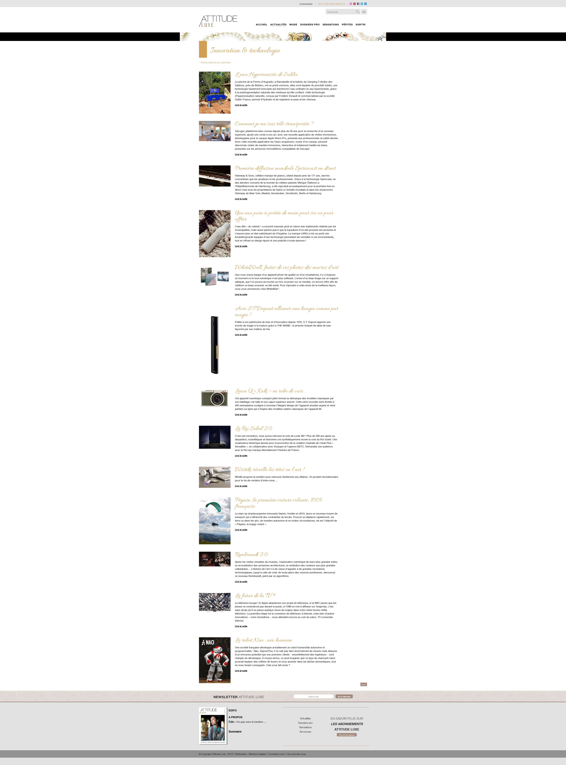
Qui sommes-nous (296, 754)
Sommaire (235, 731)
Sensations (305, 727)
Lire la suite (241, 105)
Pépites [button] (347, 24)
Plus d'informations (346, 735)
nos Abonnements (331, 3)
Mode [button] (293, 24)
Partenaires (241, 754)
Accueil (261, 24)
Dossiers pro (305, 722)
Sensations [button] (331, 24)
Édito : (232, 721)
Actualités (305, 718)
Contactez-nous (276, 754)
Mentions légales (257, 754)
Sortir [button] (361, 24)
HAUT (363, 684)
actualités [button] (278, 24)
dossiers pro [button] (310, 24)
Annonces (305, 731)
